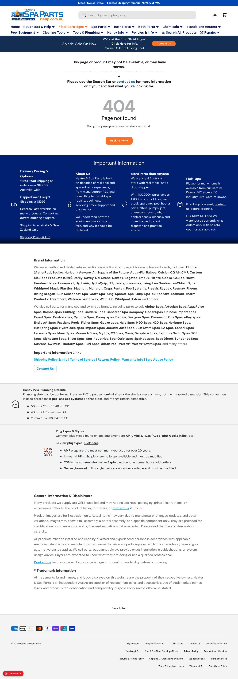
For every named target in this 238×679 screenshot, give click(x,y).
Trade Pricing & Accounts (171, 666)
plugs (71, 450)
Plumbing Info (132, 651)
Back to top (119, 608)
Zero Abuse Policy (159, 359)
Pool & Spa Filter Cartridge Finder (162, 651)
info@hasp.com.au (154, 643)
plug (93, 462)
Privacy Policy (191, 651)
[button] (225, 15)
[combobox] (137, 15)
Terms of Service (82, 359)
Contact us (42, 562)
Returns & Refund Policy (132, 658)
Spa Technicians (197, 658)
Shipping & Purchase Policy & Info (166, 658)
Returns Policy (109, 359)
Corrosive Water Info (216, 643)
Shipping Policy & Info (35, 237)
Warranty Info (132, 359)
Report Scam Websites (215, 651)
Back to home (119, 140)
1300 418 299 (176, 643)
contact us (126, 81)
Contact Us (164, 43)
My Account (133, 643)
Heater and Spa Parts (30, 643)
